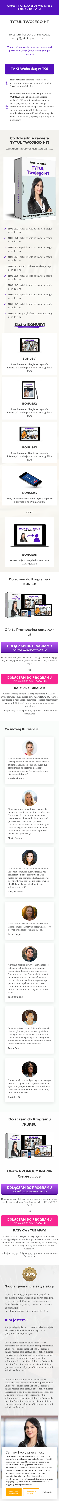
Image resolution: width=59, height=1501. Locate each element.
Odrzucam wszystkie (31, 1492)
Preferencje (47, 1492)
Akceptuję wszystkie (13, 1492)
